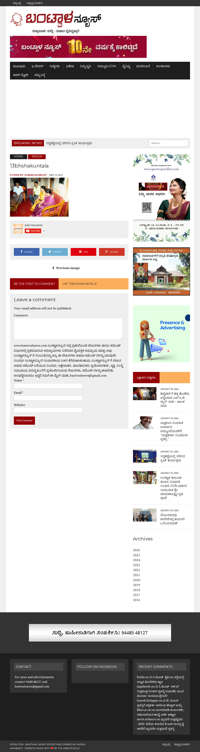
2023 (136, 565)
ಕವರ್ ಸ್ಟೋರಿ (20, 75)
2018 (136, 590)
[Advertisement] (100, 108)
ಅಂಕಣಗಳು (163, 66)
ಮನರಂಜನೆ (143, 66)
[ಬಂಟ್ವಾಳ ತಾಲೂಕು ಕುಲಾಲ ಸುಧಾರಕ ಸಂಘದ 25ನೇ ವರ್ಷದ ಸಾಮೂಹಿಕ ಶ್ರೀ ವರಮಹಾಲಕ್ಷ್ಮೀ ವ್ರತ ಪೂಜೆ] (144, 481)
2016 (136, 600)
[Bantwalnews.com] (100, 22)
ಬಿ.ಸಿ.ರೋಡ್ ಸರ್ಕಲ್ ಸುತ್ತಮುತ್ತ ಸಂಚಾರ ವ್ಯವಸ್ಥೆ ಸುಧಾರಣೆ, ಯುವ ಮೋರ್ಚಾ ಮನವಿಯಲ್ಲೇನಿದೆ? (160, 691)
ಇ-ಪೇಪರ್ (37, 66)
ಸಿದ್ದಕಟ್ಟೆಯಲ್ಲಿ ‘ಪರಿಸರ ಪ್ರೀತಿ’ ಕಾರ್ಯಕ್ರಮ (172, 458)
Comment (21, 315)
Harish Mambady (36, 174)
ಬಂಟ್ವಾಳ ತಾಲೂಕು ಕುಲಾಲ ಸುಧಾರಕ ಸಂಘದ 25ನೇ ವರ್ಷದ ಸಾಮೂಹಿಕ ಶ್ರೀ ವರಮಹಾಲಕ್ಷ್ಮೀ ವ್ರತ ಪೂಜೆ (173, 488)
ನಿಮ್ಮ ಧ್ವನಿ (85, 66)
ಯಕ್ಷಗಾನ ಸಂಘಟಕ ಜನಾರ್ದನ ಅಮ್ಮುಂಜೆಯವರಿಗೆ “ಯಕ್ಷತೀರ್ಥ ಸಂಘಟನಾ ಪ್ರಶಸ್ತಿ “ (174, 431)
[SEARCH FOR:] (168, 143)
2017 (136, 595)
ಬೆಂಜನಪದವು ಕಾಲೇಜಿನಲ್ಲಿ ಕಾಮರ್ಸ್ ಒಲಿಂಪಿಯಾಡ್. (172, 519)
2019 (136, 585)
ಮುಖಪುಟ (19, 66)
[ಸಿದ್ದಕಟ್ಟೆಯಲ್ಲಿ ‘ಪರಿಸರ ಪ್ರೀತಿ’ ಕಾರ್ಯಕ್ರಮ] (144, 460)
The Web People (69, 748)
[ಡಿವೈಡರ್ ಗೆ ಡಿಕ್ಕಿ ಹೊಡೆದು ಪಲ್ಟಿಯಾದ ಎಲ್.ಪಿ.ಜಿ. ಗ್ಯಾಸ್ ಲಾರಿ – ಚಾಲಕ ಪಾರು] (144, 397)
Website (19, 405)
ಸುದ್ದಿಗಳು (54, 66)
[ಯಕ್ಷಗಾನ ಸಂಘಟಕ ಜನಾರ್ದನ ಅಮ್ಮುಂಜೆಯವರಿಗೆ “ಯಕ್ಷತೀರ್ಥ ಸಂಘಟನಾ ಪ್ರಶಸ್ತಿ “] (144, 427)
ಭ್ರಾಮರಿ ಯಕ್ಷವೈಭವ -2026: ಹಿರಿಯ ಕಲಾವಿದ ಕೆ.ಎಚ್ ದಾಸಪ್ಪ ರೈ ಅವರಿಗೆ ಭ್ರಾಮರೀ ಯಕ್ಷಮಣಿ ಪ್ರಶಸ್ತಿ (160, 723)
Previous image (68, 268)
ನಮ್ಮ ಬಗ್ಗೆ (17, 3)
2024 (136, 560)
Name (18, 380)
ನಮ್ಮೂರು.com (106, 66)
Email (18, 392)
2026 (136, 550)
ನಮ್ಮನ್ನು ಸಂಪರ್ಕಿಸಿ (35, 3)
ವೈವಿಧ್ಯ (126, 66)
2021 (136, 575)
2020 (136, 580)
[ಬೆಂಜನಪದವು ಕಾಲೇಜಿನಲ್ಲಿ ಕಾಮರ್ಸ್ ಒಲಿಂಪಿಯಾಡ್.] (144, 519)
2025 (136, 555)
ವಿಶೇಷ (70, 66)
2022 (136, 570)
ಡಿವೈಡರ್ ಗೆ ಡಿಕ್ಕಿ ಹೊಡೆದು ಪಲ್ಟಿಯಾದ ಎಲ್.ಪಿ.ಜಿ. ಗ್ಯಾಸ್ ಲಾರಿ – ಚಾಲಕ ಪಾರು (174, 400)
